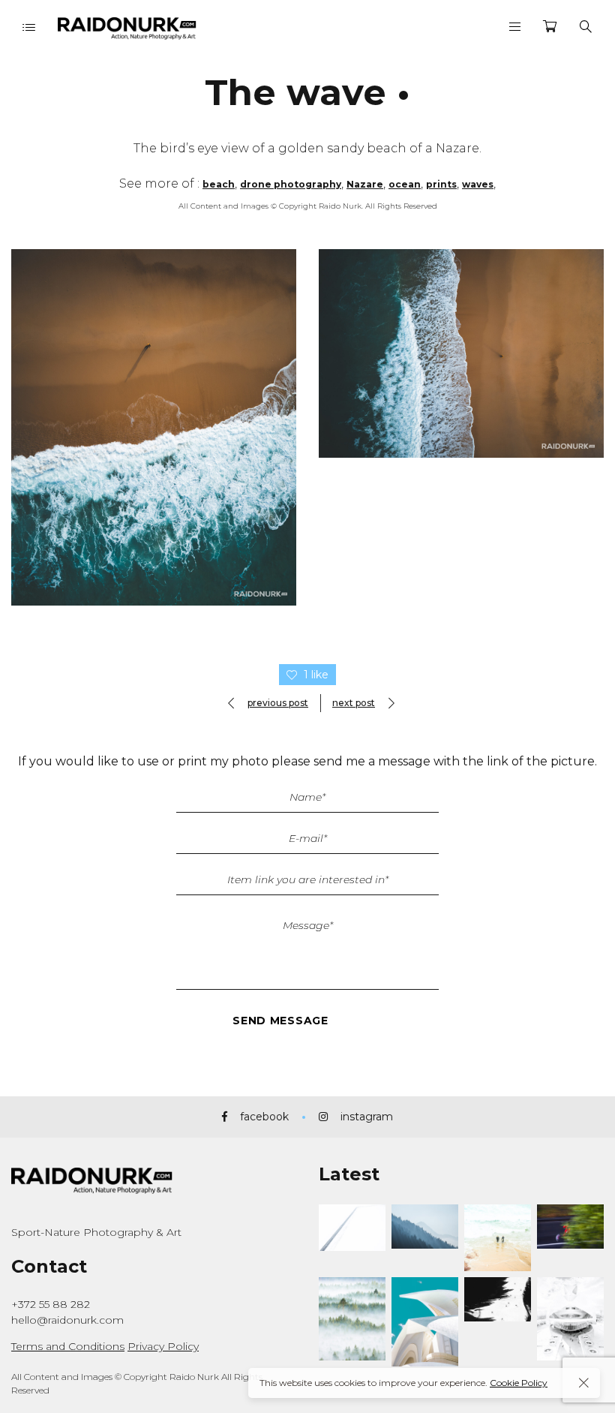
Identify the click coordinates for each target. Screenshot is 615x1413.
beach (218, 184)
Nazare (364, 184)
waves (478, 184)
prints (441, 184)
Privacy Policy (163, 1346)
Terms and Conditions (67, 1346)
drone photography (290, 184)
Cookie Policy (519, 1382)
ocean (404, 184)
